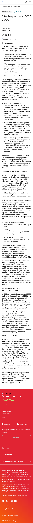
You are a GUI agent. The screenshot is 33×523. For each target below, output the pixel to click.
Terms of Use (6, 512)
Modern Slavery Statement (10, 515)
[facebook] (9, 35)
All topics (7, 424)
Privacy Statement (7, 509)
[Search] (26, 2)
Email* (3, 417)
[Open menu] (30, 2)
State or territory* (7, 411)
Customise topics (23, 425)
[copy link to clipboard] (3, 35)
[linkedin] (6, 35)
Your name (5, 405)
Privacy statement (25, 429)
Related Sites (5, 506)
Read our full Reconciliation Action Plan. (15, 495)
